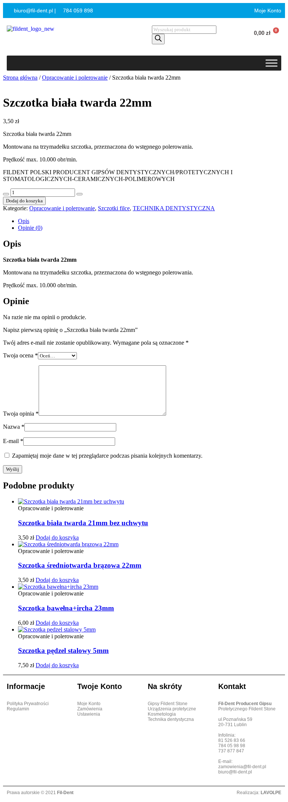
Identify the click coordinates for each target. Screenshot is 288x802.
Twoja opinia (21, 413)
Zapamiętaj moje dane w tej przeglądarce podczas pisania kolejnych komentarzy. (107, 455)
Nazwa (13, 427)
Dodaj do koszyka (24, 201)
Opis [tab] (23, 221)
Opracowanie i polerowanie (75, 77)
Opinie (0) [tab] (30, 228)
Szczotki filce (114, 208)
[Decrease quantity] (6, 194)
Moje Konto (267, 11)
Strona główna (20, 77)
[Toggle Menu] (272, 62)
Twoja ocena (20, 355)
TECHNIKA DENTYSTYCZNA (174, 208)
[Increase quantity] (79, 194)
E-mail (13, 441)
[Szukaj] (158, 39)
